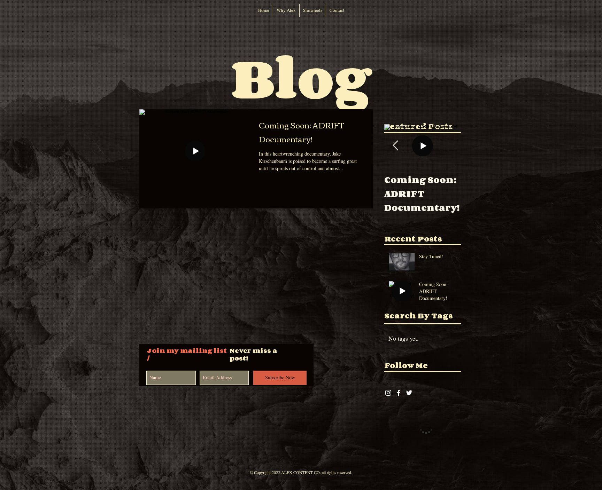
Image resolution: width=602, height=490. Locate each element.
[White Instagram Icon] (388, 393)
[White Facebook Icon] (399, 393)
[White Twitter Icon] (409, 393)
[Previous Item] (395, 145)
